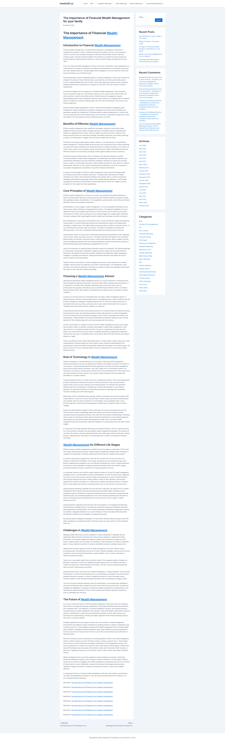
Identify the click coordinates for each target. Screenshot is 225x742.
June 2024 (142, 193)
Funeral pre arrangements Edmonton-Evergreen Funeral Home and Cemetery (148, 84)
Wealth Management (107, 45)
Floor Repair (143, 240)
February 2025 (144, 168)
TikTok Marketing (145, 281)
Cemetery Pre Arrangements (148, 224)
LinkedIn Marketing (145, 253)
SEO (91, 3)
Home (86, 3)
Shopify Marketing (136, 3)
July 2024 (142, 190)
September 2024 (144, 183)
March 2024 (143, 202)
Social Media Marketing (154, 3)
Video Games (143, 287)
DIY (140, 227)
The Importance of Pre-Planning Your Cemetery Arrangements (92, 682)
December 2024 (144, 174)
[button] (94, 3)
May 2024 (142, 196)
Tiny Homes (143, 284)
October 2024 (143, 180)
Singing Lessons (144, 268)
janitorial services (145, 249)
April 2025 (142, 161)
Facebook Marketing (146, 234)
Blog (140, 221)
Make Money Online (145, 256)
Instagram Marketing (104, 3)
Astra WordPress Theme (128, 737)
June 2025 (142, 155)
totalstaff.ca (66, 3)
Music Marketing (121, 3)
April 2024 (142, 199)
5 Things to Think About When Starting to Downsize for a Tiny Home (149, 49)
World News (143, 291)
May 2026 (142, 149)
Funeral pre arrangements (147, 243)
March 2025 (143, 164)
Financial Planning (145, 237)
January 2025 (143, 171)
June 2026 (142, 145)
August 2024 (143, 187)
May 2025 (142, 158)
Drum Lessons (143, 230)
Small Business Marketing (147, 272)
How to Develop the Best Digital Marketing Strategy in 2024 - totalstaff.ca (150, 126)
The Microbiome (144, 278)
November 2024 (144, 177)
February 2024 (144, 206)
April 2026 (142, 152)
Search (141, 17)
